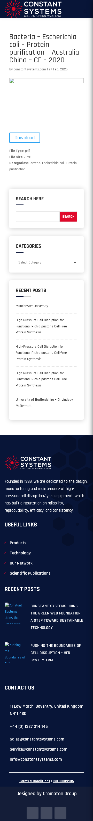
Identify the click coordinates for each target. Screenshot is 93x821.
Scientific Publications (30, 573)
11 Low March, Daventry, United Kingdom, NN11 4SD (47, 710)
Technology (20, 553)
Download (24, 137)
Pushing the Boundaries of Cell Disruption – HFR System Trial (55, 653)
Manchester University (32, 306)
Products (18, 543)
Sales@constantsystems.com (37, 739)
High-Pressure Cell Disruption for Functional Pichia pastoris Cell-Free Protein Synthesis (41, 326)
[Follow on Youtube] (60, 813)
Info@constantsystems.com (36, 759)
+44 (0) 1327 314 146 (29, 726)
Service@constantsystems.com (38, 749)
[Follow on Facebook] (32, 813)
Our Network (21, 563)
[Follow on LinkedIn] (46, 813)
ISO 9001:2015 (63, 781)
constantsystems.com (30, 69)
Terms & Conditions (34, 781)
